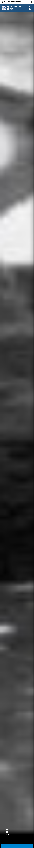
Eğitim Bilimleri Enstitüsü (14, 7)
